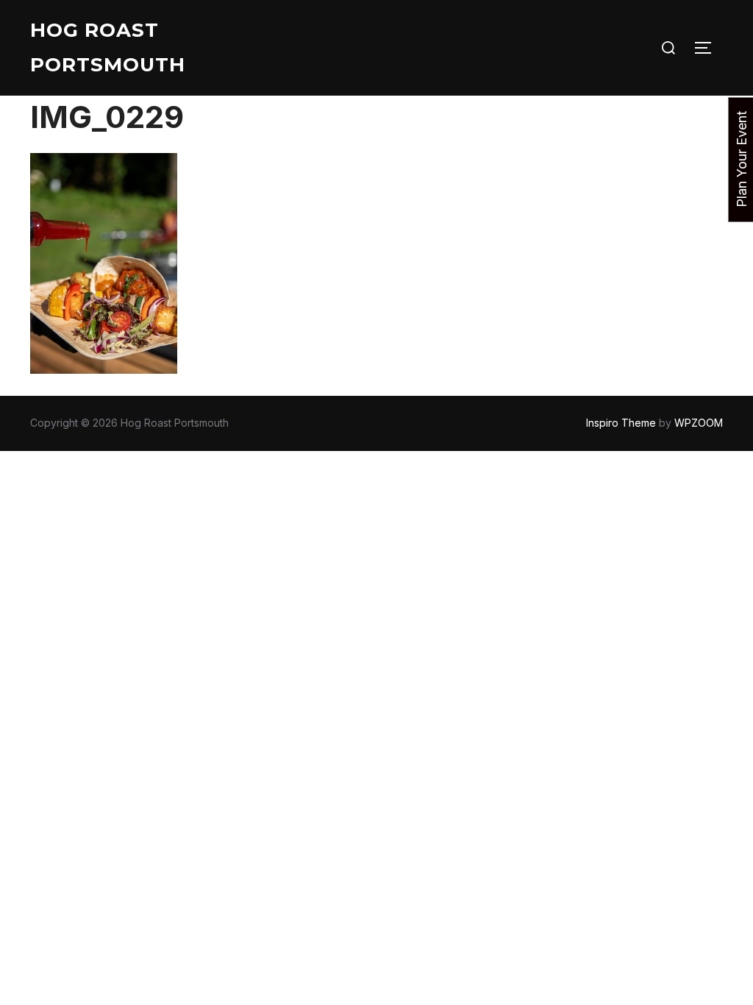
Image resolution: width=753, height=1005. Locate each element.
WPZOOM (698, 422)
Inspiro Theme (621, 422)
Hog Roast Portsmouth (107, 47)
